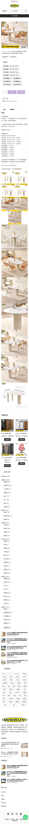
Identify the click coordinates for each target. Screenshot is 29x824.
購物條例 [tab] (12, 109)
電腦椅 (5, 573)
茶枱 (4, 692)
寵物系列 (3, 510)
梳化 (5, 496)
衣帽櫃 (5, 532)
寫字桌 (24, 677)
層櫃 (11, 680)
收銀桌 (5, 548)
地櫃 (11, 677)
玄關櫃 (24, 686)
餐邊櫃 (5, 623)
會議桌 (5, 541)
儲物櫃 (5, 578)
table (4, 673)
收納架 (12, 683)
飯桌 (14, 705)
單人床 (4, 677)
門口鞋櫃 (11, 698)
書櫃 (5, 555)
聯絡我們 (3, 806)
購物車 (3, 799)
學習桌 (17, 677)
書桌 (9, 686)
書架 (4, 686)
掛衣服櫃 (5, 683)
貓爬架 (5, 519)
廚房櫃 (24, 680)
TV (9, 673)
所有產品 (7, 101)
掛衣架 (5, 596)
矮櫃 (4, 689)
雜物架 (10, 702)
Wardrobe (16, 673)
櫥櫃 (19, 686)
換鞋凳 (5, 528)
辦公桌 (14, 695)
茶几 (5, 500)
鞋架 (5, 705)
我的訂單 (3, 803)
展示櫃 (4, 680)
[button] (14, 16)
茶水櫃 (17, 692)
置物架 (10, 689)
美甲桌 (5, 566)
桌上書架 (6, 559)
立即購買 (21, 92)
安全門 (5, 512)
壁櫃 (5, 609)
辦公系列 (3, 539)
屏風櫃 (5, 482)
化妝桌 (5, 582)
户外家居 (6, 489)
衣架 (4, 695)
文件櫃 (5, 552)
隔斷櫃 (24, 698)
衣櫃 (5, 603)
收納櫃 (18, 683)
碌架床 (5, 600)
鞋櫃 (5, 535)
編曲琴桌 (6, 562)
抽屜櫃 (5, 492)
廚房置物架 (7, 612)
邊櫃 (4, 698)
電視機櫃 (24, 702)
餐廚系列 (11, 101)
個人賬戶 (3, 792)
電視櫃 (5, 507)
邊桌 (5, 503)
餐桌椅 (15, 101)
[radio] (11, 66)
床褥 (5, 589)
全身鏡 (5, 525)
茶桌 (10, 692)
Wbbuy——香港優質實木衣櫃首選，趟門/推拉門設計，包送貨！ (10, 753)
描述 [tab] (4, 109)
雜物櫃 (17, 702)
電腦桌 (5, 569)
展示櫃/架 (6, 485)
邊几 (20, 695)
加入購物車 (12, 92)
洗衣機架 (6, 616)
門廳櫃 (17, 698)
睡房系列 (3, 576)
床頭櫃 (5, 593)
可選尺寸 (5, 62)
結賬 (2, 795)
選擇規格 (7, 439)
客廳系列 (3, 480)
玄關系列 (3, 523)
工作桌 (17, 680)
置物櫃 (18, 689)
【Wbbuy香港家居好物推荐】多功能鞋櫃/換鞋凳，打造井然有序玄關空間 (10, 744)
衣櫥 (9, 695)
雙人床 (4, 702)
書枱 (25, 683)
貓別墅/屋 (6, 516)
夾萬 (5, 544)
